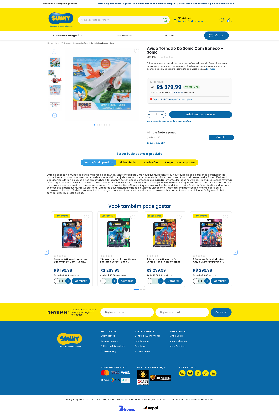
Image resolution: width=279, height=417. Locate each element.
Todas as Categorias (67, 35)
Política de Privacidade (113, 346)
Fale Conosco (142, 341)
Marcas (169, 35)
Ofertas (219, 35)
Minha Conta (176, 335)
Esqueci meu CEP (156, 143)
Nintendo (66, 43)
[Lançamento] (72, 251)
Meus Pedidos (177, 346)
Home (49, 43)
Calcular (221, 137)
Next (54, 115)
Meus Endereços (178, 341)
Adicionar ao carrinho (200, 114)
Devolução (140, 346)
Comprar (81, 281)
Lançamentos (123, 35)
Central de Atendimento (147, 335)
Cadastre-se (195, 21)
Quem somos (108, 335)
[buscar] (165, 20)
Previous (54, 51)
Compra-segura (109, 341)
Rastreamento (142, 351)
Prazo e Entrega (109, 351)
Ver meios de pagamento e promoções (169, 121)
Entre (181, 21)
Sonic (75, 43)
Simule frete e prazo (161, 132)
